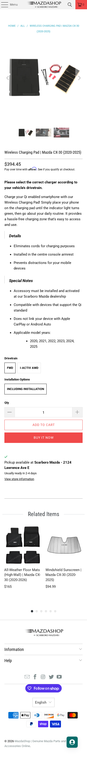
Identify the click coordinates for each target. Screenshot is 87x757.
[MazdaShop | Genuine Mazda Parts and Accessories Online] (43, 4)
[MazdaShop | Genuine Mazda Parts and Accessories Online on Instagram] (43, 677)
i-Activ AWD (29, 368)
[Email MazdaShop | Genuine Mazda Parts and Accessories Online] (27, 677)
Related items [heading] (43, 514)
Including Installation (25, 389)
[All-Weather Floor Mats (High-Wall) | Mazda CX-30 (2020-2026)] (23, 545)
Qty (6, 402)
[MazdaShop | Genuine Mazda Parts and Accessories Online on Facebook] (35, 677)
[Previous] (8, 78)
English (40, 702)
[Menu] (2, 4)
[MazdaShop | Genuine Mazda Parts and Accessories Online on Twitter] (51, 677)
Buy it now (44, 437)
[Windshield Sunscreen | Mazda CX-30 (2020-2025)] (64, 545)
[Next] (79, 78)
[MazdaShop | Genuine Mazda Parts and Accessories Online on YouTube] (59, 677)
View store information (19, 479)
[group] (23, 562)
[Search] (69, 4)
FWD (10, 368)
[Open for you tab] (72, 742)
